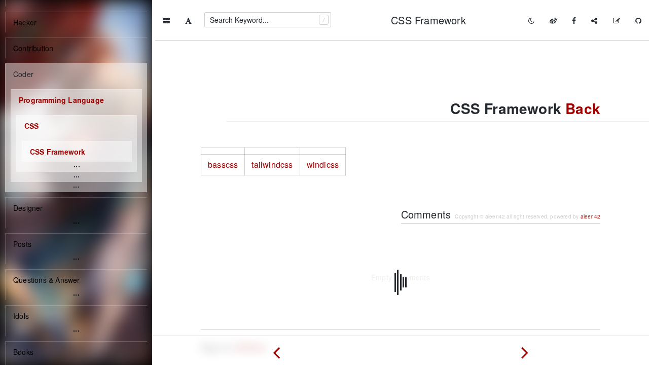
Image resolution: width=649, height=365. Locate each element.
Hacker (25, 22)
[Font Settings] (188, 20)
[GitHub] (638, 20)
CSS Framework (58, 152)
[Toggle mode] (531, 20)
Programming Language (61, 100)
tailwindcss (272, 164)
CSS (31, 126)
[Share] (594, 20)
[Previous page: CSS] (276, 350)
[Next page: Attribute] (525, 350)
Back (582, 108)
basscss (223, 164)
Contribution (33, 48)
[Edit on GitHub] (616, 20)
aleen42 (590, 216)
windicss (323, 164)
